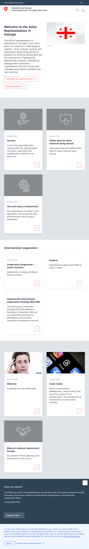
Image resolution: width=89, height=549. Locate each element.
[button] (85, 482)
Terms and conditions (71, 536)
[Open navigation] (83, 10)
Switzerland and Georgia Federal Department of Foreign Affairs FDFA (29, 9)
